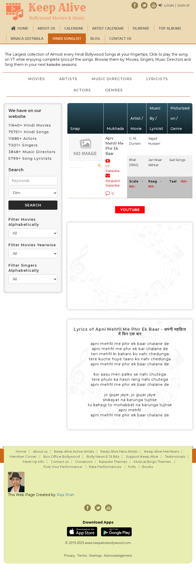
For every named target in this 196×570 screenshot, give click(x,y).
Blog (95, 38)
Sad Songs (177, 160)
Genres (114, 90)
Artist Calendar (108, 28)
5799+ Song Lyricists (30, 158)
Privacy (69, 555)
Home (22, 28)
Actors (82, 90)
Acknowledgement (118, 555)
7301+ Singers (23, 145)
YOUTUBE (130, 209)
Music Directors (112, 79)
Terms (82, 555)
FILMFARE (141, 28)
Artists (68, 79)
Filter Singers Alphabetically (23, 268)
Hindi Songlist (67, 38)
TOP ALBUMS (169, 28)
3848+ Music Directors (32, 152)
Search (15, 169)
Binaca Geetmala (27, 38)
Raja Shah (65, 494)
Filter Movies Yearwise (32, 245)
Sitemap (95, 555)
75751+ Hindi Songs (28, 132)
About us (46, 28)
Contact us (120, 38)
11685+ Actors (22, 138)
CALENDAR (73, 28)
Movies (36, 79)
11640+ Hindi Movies (29, 125)
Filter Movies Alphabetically (23, 222)
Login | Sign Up (177, 5)
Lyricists (157, 79)
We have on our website (24, 113)
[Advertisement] (129, 266)
